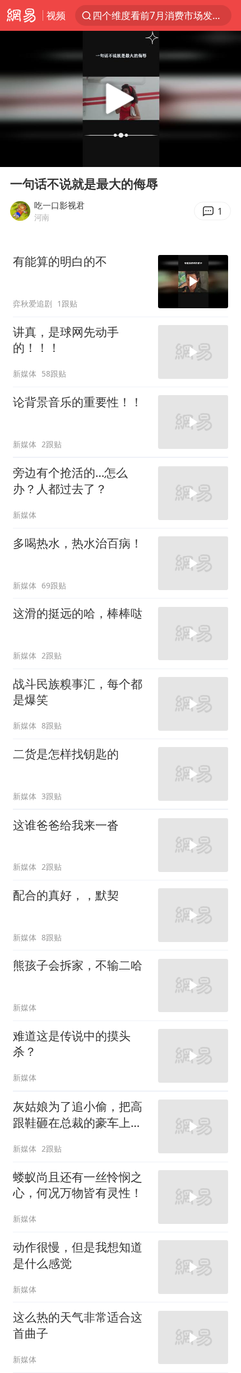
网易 (21, 15)
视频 (56, 15)
